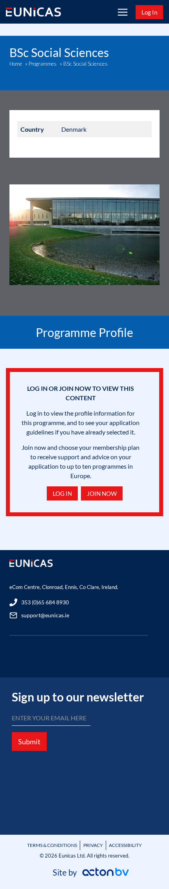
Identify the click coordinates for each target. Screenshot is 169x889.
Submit (29, 741)
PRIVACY (93, 845)
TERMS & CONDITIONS (52, 845)
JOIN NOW (102, 493)
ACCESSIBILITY (125, 845)
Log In (149, 12)
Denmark (73, 129)
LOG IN (62, 493)
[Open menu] (122, 12)
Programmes (43, 64)
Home (15, 64)
